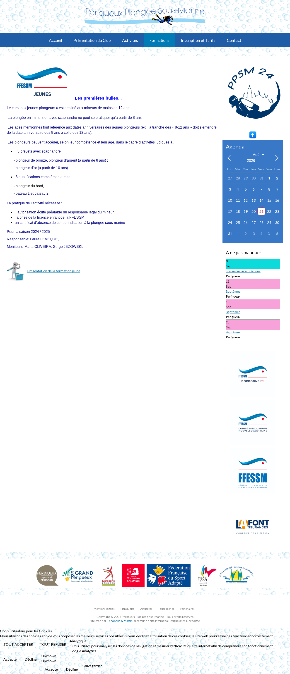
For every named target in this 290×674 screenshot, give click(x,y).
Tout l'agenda (166, 608)
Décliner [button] (31, 659)
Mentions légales (104, 608)
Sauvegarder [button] (92, 666)
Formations (159, 40)
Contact (234, 40)
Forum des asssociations (243, 271)
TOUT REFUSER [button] (53, 644)
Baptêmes (233, 291)
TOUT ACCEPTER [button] (18, 644)
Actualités (146, 608)
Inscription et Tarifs (198, 40)
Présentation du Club (92, 40)
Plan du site (127, 608)
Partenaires (187, 608)
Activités (130, 40)
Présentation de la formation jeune (53, 271)
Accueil (55, 40)
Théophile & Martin (120, 621)
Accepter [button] (10, 659)
